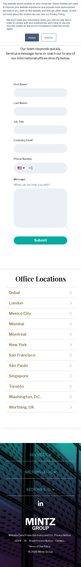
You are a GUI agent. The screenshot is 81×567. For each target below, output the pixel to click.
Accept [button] (32, 37)
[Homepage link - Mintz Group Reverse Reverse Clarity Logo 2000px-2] (40, 529)
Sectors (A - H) (38, 472)
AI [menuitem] (25, 540)
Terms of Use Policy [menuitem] (39, 546)
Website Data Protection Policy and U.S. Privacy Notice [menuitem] (39, 535)
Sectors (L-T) (38, 489)
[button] (40, 504)
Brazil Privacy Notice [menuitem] (41, 540)
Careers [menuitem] (59, 540)
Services (38, 455)
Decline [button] (49, 37)
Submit (40, 240)
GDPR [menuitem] (18, 540)
